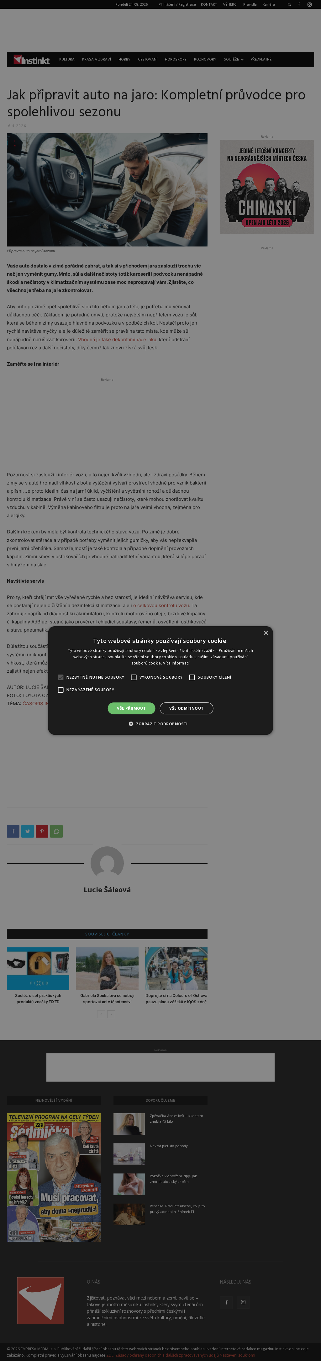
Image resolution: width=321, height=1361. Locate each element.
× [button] (265, 633)
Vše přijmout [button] (131, 708)
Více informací (176, 663)
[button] (160, 724)
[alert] (160, 680)
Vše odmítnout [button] (186, 708)
